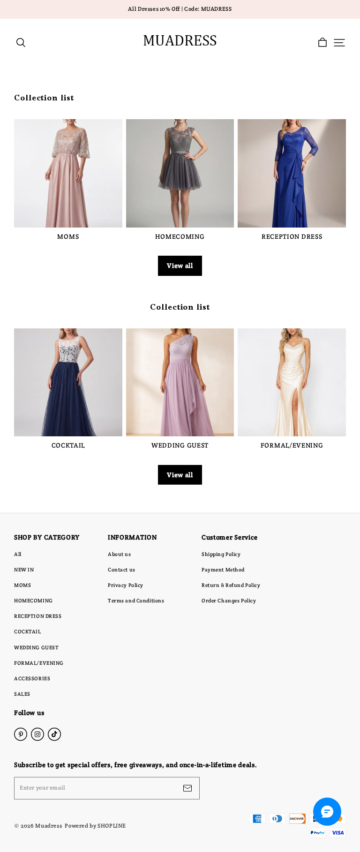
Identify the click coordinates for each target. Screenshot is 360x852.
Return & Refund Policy (231, 585)
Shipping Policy (221, 554)
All (18, 554)
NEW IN (24, 569)
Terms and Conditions (136, 600)
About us (119, 554)
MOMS (22, 585)
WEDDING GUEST (36, 647)
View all (180, 265)
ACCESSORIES (32, 678)
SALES (22, 694)
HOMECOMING (33, 600)
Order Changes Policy (229, 600)
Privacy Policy (125, 585)
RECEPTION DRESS (38, 616)
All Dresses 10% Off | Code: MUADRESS (180, 9)
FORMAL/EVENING (39, 663)
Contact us (121, 569)
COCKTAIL (27, 631)
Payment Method (223, 569)
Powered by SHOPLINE (95, 825)
